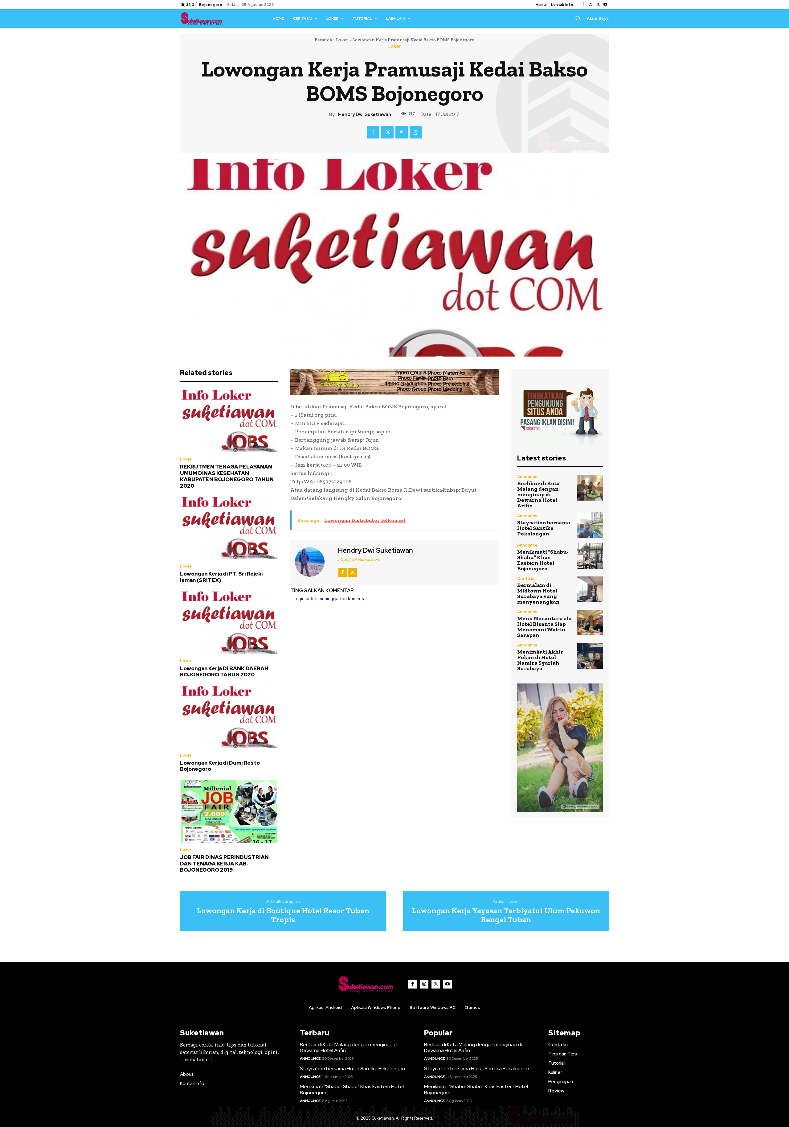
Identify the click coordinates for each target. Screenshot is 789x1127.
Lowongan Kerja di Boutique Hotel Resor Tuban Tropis (283, 915)
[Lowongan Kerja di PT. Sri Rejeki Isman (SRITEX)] (229, 528)
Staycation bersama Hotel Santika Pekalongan (543, 528)
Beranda (323, 40)
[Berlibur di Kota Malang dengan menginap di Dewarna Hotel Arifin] (590, 487)
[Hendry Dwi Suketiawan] (313, 562)
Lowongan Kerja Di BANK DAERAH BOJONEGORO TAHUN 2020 (224, 671)
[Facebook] (583, 4)
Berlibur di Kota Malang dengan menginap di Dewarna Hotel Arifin (538, 494)
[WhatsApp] (416, 132)
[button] (578, 18)
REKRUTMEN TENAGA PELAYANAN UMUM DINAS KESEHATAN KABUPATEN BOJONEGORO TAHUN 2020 (227, 476)
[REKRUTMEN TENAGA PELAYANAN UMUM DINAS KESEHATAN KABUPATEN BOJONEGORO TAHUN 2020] (229, 421)
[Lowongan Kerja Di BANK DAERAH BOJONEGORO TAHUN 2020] (229, 622)
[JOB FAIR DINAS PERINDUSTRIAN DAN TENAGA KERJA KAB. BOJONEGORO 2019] (229, 811)
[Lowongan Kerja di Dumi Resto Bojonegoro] (229, 717)
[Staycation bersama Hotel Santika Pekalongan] (590, 525)
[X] (598, 4)
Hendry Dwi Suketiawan (364, 114)
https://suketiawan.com (359, 559)
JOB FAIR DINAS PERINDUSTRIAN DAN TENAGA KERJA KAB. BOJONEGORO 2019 (224, 863)
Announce (527, 477)
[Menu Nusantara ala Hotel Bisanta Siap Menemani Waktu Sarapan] (590, 622)
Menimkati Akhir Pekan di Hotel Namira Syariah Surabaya (540, 660)
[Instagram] (590, 4)
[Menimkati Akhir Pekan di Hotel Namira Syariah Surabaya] (590, 656)
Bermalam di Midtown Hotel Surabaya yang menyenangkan (538, 593)
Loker (342, 40)
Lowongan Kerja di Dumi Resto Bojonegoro (220, 765)
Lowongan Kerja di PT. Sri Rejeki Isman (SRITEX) (221, 576)
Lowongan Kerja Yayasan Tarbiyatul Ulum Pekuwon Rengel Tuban (506, 915)
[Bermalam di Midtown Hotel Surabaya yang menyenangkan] (590, 589)
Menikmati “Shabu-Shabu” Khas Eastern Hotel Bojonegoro (543, 560)
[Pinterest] (401, 132)
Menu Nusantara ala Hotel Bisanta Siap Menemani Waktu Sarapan (544, 626)
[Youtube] (605, 4)
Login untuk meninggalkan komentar (330, 598)
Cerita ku (526, 578)
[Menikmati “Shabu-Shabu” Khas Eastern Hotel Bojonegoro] (590, 556)
